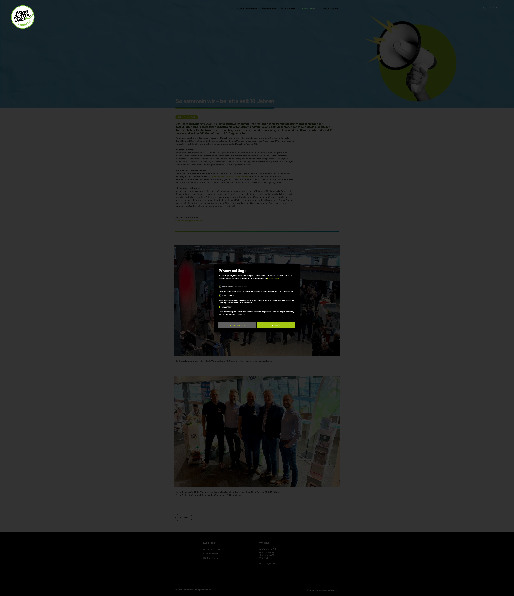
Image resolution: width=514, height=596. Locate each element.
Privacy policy (273, 278)
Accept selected (237, 325)
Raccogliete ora (269, 8)
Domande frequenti (329, 8)
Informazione (307, 8)
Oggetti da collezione (247, 8)
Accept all (275, 325)
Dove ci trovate (288, 8)
